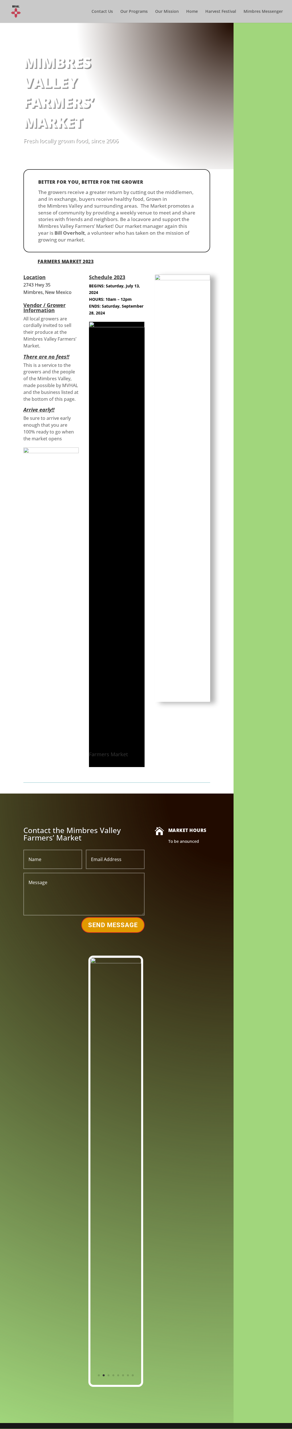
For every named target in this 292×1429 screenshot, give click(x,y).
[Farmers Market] (116, 325)
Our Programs (134, 11)
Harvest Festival (220, 11)
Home (192, 11)
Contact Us (102, 11)
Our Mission (167, 11)
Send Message (113, 925)
